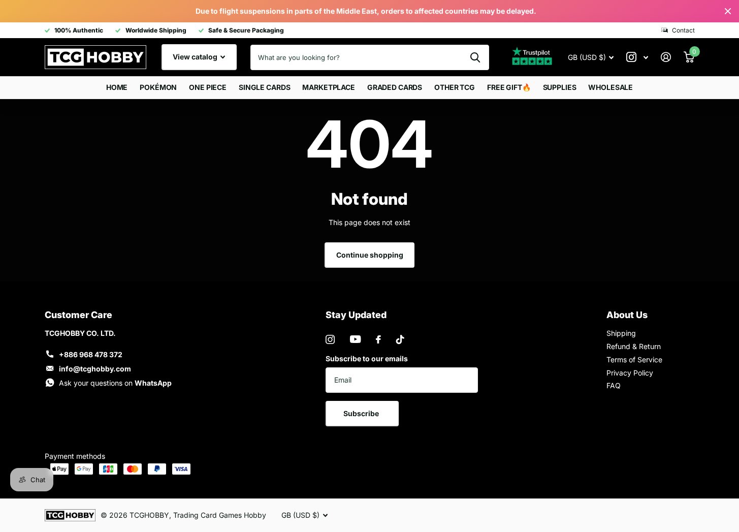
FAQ (613, 385)
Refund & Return (633, 346)
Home (116, 87)
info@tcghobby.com (95, 368)
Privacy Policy (629, 372)
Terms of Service (634, 359)
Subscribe (361, 413)
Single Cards (264, 87)
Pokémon (158, 87)
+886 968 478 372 (90, 354)
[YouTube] (355, 339)
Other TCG (454, 87)
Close (728, 11)
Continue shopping (369, 255)
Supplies (559, 87)
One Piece (208, 87)
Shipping (621, 333)
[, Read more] (637, 57)
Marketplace (328, 87)
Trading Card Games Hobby (219, 515)
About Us (627, 314)
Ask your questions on (115, 383)
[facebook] (378, 339)
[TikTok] (400, 339)
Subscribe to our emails (367, 358)
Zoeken (475, 57)
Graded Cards (394, 87)
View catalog (196, 56)
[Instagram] (330, 339)
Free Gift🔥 (509, 87)
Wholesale (610, 87)
